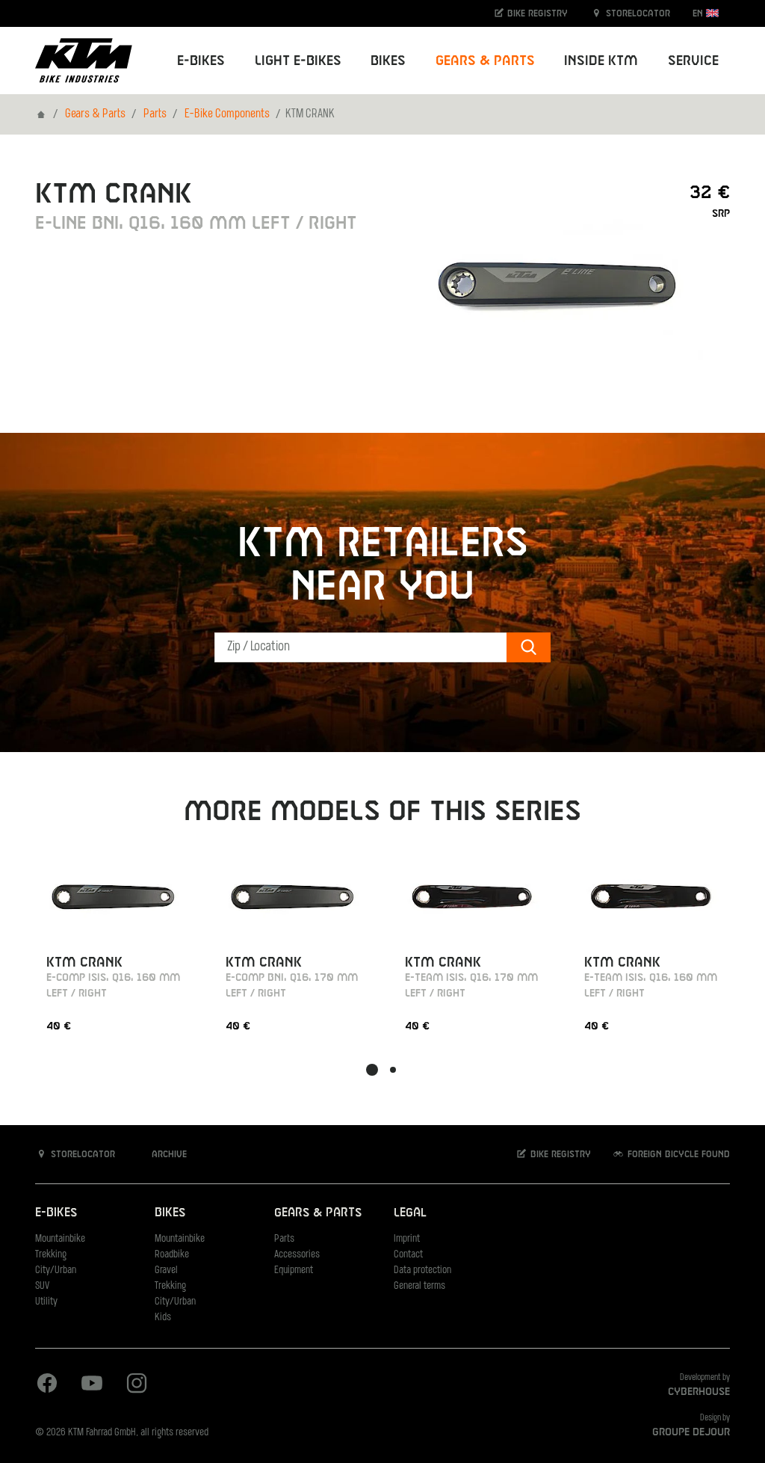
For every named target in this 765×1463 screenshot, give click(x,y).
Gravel (166, 1270)
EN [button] (699, 13)
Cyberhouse (699, 1391)
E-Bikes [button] (201, 61)
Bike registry (536, 13)
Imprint (407, 1239)
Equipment (293, 1270)
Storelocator (636, 13)
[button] (372, 1070)
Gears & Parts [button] (485, 61)
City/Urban (55, 1270)
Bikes (170, 1213)
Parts (155, 114)
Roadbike (172, 1254)
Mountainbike (60, 1239)
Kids (163, 1317)
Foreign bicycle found (677, 1154)
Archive (168, 1154)
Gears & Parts (95, 114)
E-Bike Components (227, 114)
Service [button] (693, 61)
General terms (419, 1286)
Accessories (297, 1254)
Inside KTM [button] (601, 61)
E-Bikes (56, 1213)
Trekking (50, 1254)
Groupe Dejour (691, 1432)
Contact (408, 1254)
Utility (46, 1302)
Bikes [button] (388, 61)
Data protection (422, 1270)
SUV (42, 1286)
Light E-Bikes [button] (298, 61)
